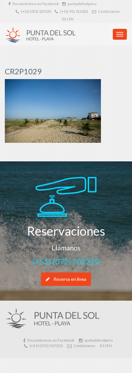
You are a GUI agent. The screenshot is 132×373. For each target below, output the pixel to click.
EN (71, 19)
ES (64, 19)
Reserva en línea (70, 279)
